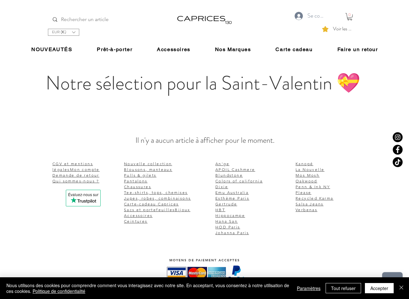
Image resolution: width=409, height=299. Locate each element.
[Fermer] (401, 288)
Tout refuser (343, 288)
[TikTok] (398, 162)
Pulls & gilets (140, 175)
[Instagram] (398, 137)
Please (303, 192)
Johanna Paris (232, 232)
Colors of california (239, 181)
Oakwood (306, 181)
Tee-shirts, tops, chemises (156, 192)
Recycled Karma (315, 198)
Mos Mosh (308, 175)
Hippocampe (230, 215)
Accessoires (138, 215)
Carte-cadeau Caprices (151, 204)
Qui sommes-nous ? (75, 181)
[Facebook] (398, 150)
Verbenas (306, 209)
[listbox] (63, 32)
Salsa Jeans (309, 204)
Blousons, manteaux (148, 169)
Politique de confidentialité (59, 291)
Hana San (226, 221)
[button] (63, 32)
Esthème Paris (232, 198)
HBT (220, 209)
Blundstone (229, 175)
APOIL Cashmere (235, 169)
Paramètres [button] (308, 288)
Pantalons (136, 181)
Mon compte (85, 169)
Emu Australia (232, 192)
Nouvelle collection (148, 163)
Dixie (221, 186)
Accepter (379, 288)
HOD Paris (227, 227)
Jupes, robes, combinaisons (157, 198)
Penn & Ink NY (313, 186)
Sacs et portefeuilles (149, 209)
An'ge (222, 163)
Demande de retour (75, 175)
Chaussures (137, 186)
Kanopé (304, 163)
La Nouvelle (310, 169)
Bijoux (182, 209)
